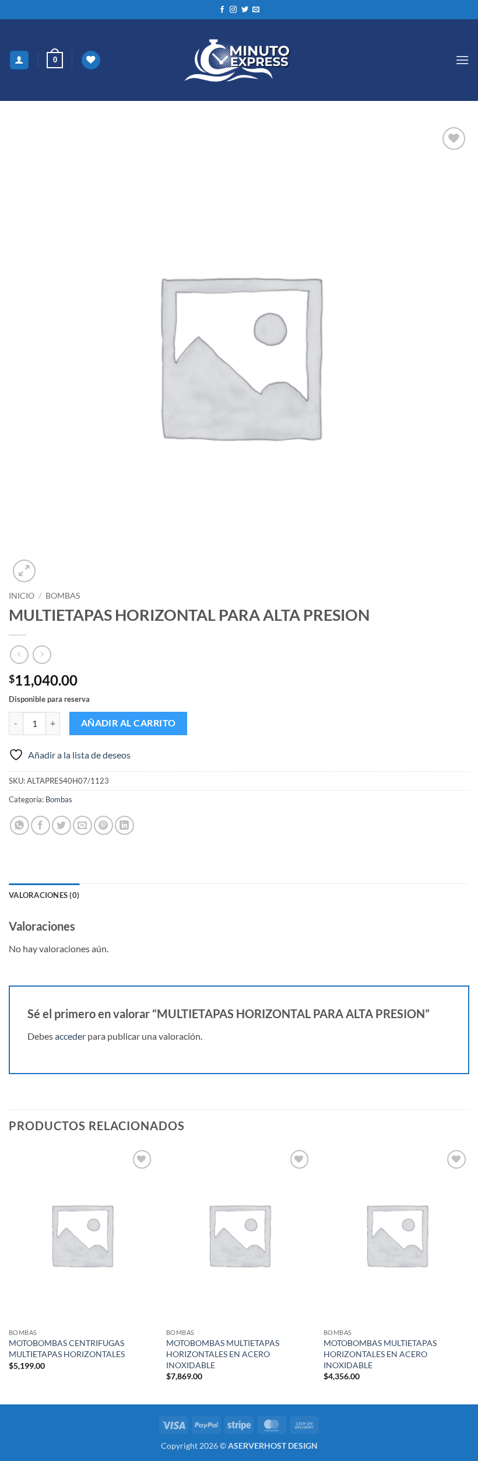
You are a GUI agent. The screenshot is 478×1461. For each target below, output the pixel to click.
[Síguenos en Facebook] (222, 10)
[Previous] (9, 1274)
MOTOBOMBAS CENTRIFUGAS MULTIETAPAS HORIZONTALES (67, 1348)
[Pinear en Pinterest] (103, 825)
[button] (55, 60)
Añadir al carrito (128, 723)
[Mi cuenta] (19, 60)
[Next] (468, 1274)
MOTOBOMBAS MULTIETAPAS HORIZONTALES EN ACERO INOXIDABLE (222, 1353)
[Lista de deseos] (91, 60)
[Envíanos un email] (255, 10)
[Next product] (19, 654)
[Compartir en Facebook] (40, 825)
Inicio (21, 595)
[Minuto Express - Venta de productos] (239, 60)
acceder (70, 1035)
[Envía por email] (82, 825)
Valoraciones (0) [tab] (44, 895)
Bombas (62, 595)
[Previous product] (42, 654)
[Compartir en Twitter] (61, 825)
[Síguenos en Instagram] (233, 10)
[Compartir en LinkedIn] (124, 825)
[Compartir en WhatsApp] (19, 825)
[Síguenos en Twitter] (244, 10)
